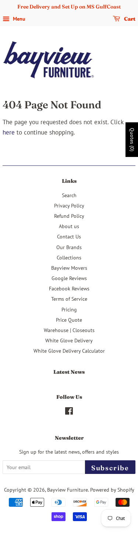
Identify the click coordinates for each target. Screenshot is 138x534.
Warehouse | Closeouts (69, 330)
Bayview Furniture (67, 489)
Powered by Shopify (112, 489)
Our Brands (69, 247)
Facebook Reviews (69, 288)
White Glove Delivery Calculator (69, 350)
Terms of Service (69, 298)
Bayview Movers (69, 267)
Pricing (69, 309)
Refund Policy (69, 215)
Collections (69, 257)
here (9, 132)
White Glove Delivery (69, 340)
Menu (18, 18)
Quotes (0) (132, 139)
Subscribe (110, 468)
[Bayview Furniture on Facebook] (69, 412)
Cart (129, 18)
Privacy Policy (69, 205)
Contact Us (69, 236)
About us (69, 226)
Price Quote (69, 319)
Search (69, 195)
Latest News (69, 372)
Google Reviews (69, 278)
